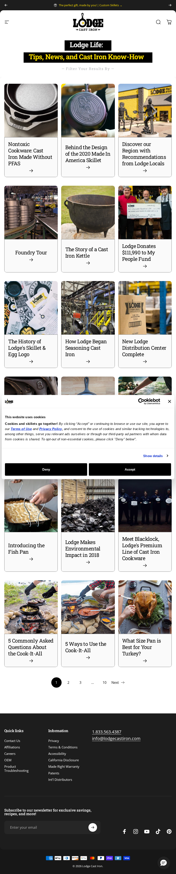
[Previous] (6, 5)
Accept (130, 469)
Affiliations (12, 747)
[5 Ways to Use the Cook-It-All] (88, 607)
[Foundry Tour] (31, 212)
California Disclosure (63, 760)
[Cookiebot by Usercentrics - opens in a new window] (141, 401)
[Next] (170, 5)
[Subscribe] (92, 827)
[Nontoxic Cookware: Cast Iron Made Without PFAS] (31, 110)
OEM (7, 760)
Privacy (53, 741)
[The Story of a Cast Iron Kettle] (88, 212)
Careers (9, 753)
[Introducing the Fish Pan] (31, 505)
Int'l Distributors (60, 779)
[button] (164, 863)
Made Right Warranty (63, 766)
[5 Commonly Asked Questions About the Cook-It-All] (31, 607)
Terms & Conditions (62, 747)
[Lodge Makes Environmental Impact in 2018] (88, 505)
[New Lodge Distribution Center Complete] (145, 307)
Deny (46, 469)
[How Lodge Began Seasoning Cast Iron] (88, 307)
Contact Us (12, 741)
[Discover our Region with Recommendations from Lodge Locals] (145, 110)
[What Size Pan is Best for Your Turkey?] (145, 607)
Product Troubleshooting (16, 768)
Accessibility (57, 753)
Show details (153, 456)
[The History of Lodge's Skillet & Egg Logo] (31, 307)
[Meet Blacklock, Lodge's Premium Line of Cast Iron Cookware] (145, 505)
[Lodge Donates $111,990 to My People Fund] (145, 212)
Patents (53, 773)
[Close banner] (169, 401)
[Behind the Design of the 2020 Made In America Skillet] (88, 110)
